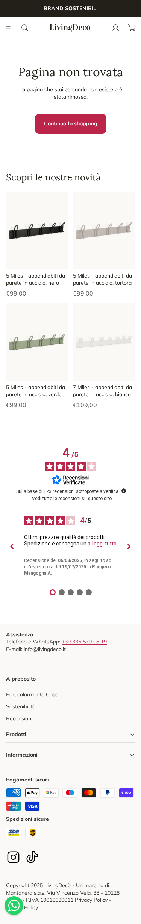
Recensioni (19, 718)
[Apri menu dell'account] (115, 28)
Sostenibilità (20, 706)
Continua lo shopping (70, 123)
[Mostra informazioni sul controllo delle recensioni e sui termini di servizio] (124, 491)
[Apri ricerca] (25, 28)
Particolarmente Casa (32, 694)
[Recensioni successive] (129, 546)
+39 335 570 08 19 (84, 641)
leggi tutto (104, 544)
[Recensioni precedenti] (12, 546)
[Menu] (8, 27)
